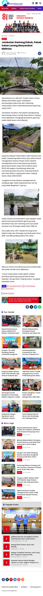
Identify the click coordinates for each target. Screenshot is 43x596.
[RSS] (22, 579)
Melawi (4, 39)
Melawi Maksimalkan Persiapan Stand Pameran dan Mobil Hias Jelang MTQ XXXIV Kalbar (31, 331)
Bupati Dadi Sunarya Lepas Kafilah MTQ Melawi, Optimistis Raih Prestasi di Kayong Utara (11, 331)
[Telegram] (35, 307)
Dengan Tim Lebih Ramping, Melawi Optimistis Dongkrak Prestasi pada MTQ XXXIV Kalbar (9, 352)
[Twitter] (31, 307)
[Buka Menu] (36, 3)
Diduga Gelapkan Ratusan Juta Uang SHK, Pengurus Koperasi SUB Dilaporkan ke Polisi (25, 554)
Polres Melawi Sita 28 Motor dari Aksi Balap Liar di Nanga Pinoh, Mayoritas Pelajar (30, 416)
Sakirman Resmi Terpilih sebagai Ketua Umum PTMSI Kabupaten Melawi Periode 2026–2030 (31, 374)
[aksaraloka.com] (12, 3)
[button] (33, 3)
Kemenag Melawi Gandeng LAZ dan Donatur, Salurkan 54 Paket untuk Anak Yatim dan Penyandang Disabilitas (31, 352)
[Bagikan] (39, 53)
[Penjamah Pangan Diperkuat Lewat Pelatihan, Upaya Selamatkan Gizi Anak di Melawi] (11, 406)
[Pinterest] (11, 579)
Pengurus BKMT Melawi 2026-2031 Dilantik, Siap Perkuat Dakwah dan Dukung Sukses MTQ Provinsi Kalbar (11, 374)
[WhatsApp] (39, 307)
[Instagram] (18, 579)
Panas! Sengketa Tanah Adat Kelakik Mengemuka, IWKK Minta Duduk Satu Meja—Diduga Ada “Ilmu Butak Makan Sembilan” (31, 395)
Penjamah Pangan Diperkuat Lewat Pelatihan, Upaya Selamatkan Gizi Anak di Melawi (11, 416)
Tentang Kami (35, 587)
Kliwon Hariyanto (11, 52)
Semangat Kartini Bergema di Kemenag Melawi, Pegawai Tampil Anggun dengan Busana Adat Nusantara (11, 395)
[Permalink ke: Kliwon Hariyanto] (4, 53)
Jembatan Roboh (16, 286)
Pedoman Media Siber (10, 587)
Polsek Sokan (9, 289)
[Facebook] (27, 307)
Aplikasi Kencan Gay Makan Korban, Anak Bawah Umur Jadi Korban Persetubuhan (25, 538)
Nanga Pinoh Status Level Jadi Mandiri (22, 546)
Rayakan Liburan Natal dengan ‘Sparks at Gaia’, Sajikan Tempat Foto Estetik (25, 562)
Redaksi (24, 587)
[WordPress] (15, 579)
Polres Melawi (30, 286)
